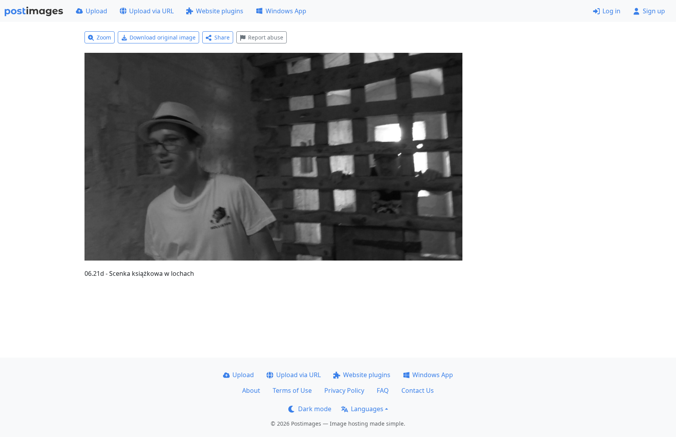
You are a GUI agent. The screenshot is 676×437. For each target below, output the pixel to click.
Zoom (104, 37)
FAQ (383, 390)
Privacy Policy (344, 390)
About (251, 390)
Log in (611, 11)
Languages (367, 409)
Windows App (286, 11)
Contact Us (417, 390)
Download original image (162, 37)
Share (222, 37)
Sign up (654, 11)
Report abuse (265, 37)
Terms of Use (292, 390)
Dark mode (314, 409)
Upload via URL (151, 11)
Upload (96, 11)
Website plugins (219, 11)
